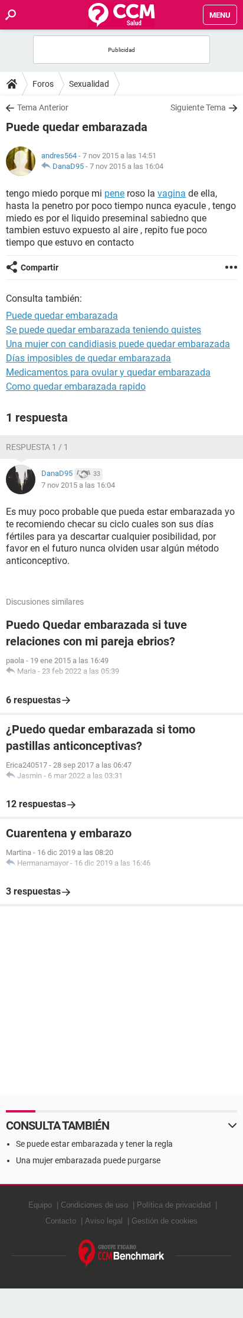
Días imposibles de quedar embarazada (88, 358)
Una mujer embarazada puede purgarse (88, 1160)
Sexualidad (89, 84)
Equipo (40, 1204)
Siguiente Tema (198, 107)
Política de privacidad (174, 1204)
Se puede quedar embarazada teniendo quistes (103, 329)
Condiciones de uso (94, 1204)
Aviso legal (104, 1220)
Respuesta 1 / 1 (37, 447)
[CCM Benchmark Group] (121, 1253)
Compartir (39, 267)
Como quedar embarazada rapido (76, 386)
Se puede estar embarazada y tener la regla (94, 1144)
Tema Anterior (42, 107)
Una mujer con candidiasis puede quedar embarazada (118, 344)
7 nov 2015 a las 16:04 (126, 166)
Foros (43, 84)
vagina (171, 193)
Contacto (60, 1220)
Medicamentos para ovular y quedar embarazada (108, 372)
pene (114, 193)
